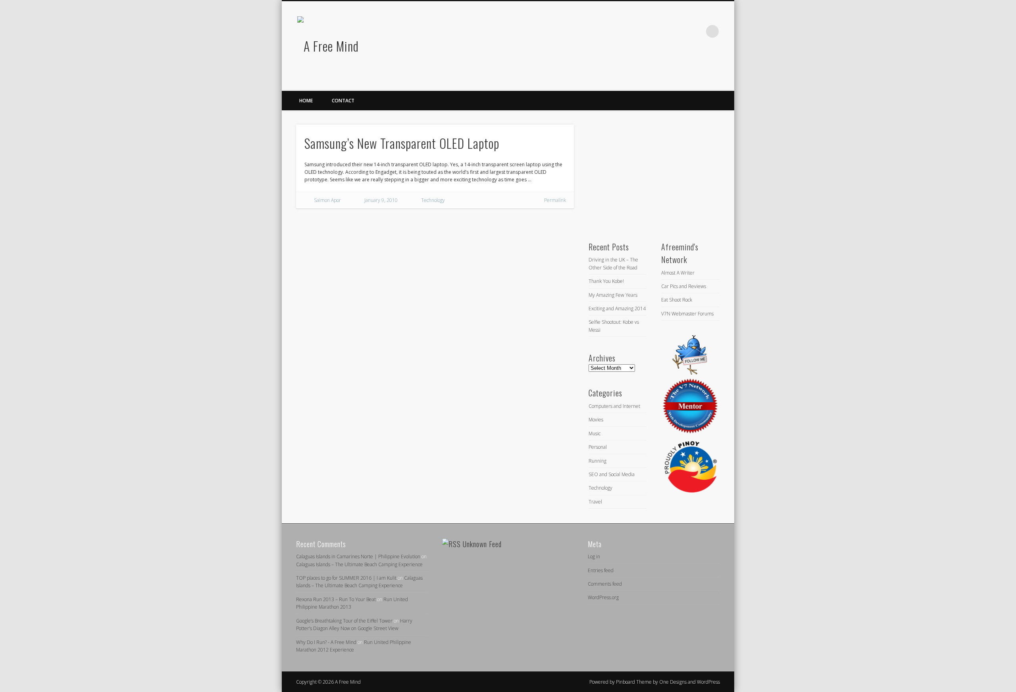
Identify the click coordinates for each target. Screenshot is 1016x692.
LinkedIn (696, 31)
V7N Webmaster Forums (687, 313)
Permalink (555, 200)
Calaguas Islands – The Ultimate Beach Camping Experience (359, 564)
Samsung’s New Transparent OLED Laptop (401, 143)
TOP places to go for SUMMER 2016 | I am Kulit (346, 578)
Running (597, 460)
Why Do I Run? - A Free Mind (326, 642)
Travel (595, 501)
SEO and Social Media (612, 474)
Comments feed (605, 584)
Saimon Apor (327, 200)
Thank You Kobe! (606, 281)
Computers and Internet (614, 406)
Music (594, 433)
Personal (598, 447)
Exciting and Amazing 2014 (617, 308)
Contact (343, 100)
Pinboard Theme (634, 682)
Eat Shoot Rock (676, 299)
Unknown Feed (482, 544)
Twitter (679, 31)
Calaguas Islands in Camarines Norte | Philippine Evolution (358, 556)
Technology (433, 200)
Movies (596, 419)
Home (306, 100)
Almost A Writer (678, 272)
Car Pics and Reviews (683, 286)
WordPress (708, 682)
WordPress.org (603, 597)
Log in (594, 556)
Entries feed (601, 570)
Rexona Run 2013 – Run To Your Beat (336, 599)
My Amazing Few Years (613, 295)
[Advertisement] (647, 174)
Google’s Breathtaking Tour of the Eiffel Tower (344, 620)
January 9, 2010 (381, 200)
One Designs (673, 682)
